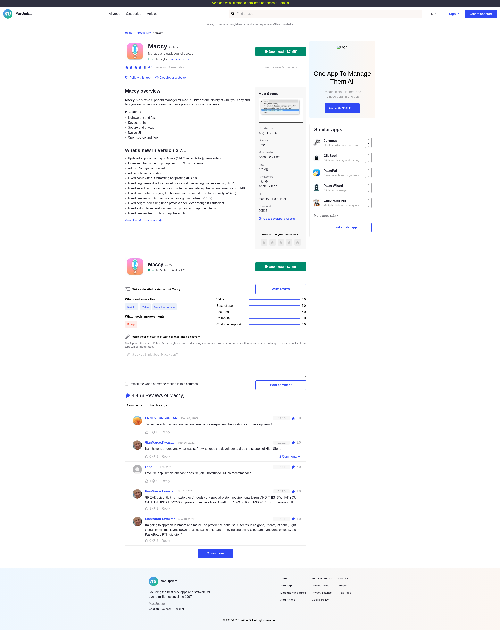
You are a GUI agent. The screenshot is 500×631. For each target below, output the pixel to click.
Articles (152, 14)
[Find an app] (232, 13)
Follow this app (140, 77)
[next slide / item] (300, 110)
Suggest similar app (342, 227)
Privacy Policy (320, 585)
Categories (133, 14)
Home (128, 32)
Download (283, 52)
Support (343, 585)
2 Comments (288, 457)
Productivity (144, 32)
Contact (343, 578)
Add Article (287, 599)
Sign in (454, 14)
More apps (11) (325, 216)
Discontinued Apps (293, 592)
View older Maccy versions (141, 220)
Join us (284, 3)
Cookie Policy (320, 599)
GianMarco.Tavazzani (160, 442)
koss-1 (150, 467)
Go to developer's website (279, 218)
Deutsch (166, 608)
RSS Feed (344, 592)
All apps (114, 14)
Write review (281, 289)
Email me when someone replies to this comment (165, 384)
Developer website (173, 77)
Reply (166, 432)
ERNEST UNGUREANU (162, 418)
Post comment (281, 385)
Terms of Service (322, 578)
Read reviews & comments (280, 67)
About (284, 578)
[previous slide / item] (261, 110)
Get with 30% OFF (342, 108)
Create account (481, 14)
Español (179, 608)
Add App (286, 585)
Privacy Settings (322, 592)
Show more (215, 553)
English (154, 608)
